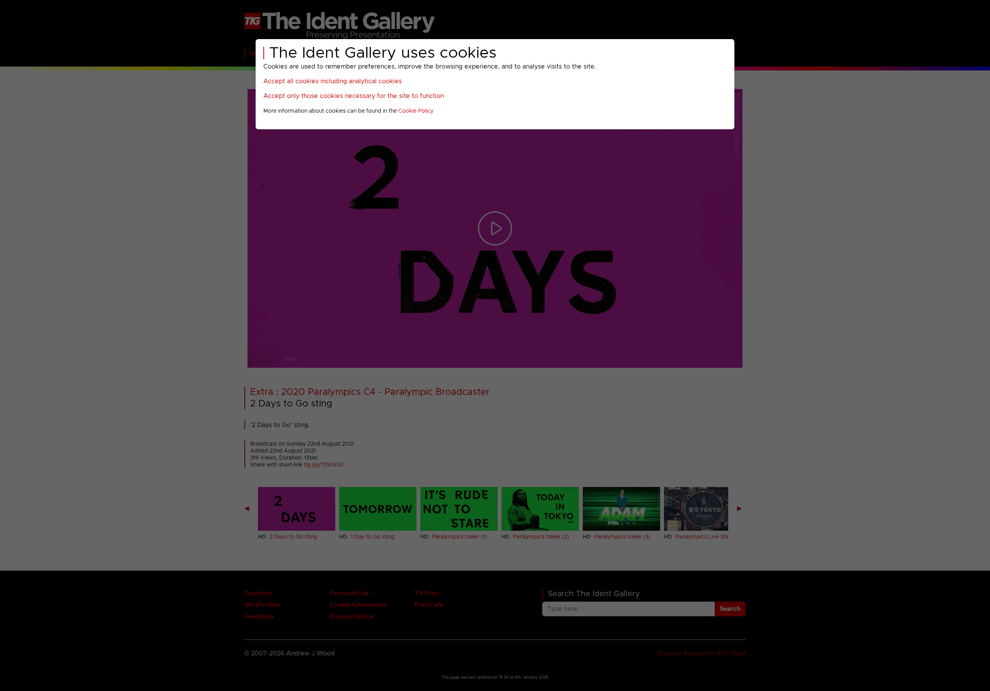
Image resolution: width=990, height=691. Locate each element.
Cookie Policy (416, 111)
